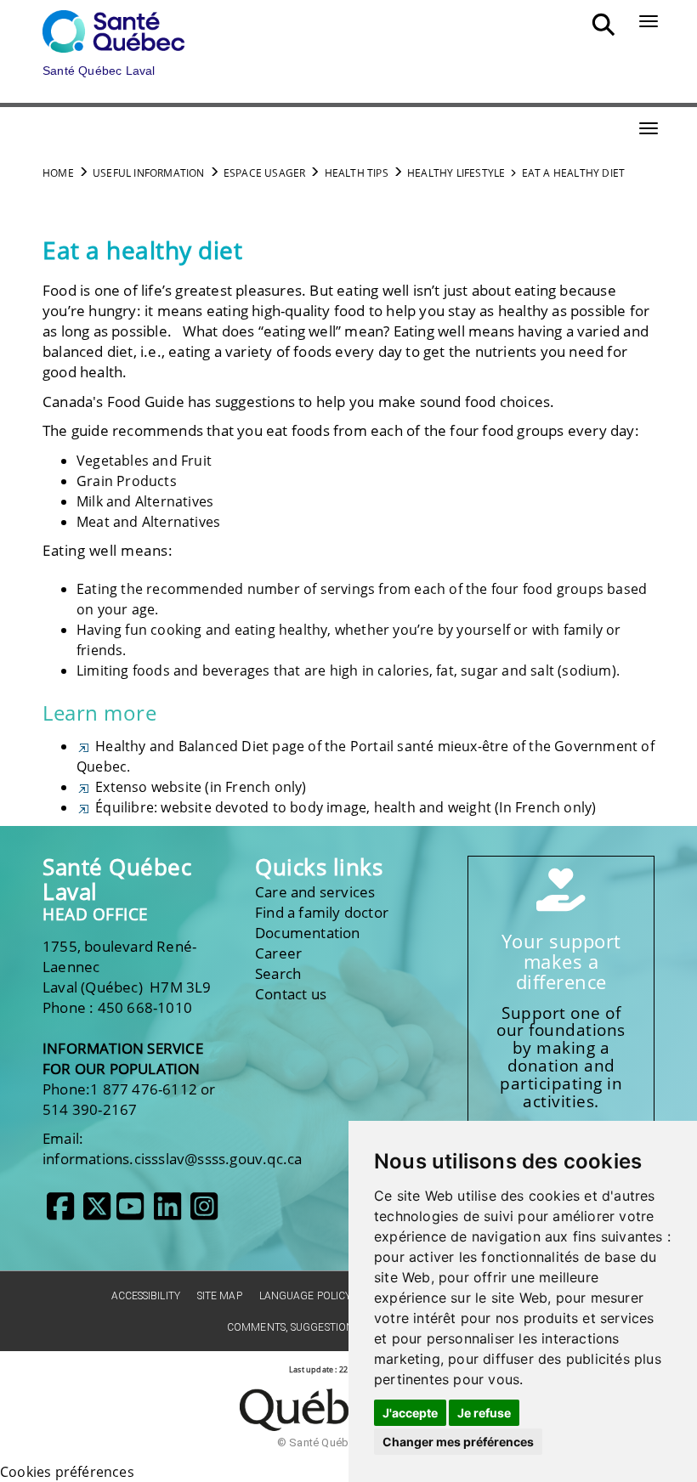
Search (278, 973)
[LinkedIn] (167, 1212)
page (198, 746)
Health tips (356, 173)
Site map (219, 1296)
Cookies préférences (67, 1471)
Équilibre (123, 807)
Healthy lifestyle (456, 173)
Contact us (290, 994)
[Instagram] (204, 1212)
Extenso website (146, 787)
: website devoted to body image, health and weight (322, 807)
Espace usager (265, 173)
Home (58, 173)
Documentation (307, 932)
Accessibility (145, 1296)
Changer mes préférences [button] (458, 1441)
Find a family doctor (321, 912)
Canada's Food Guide (113, 401)
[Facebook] (60, 1212)
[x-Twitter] (96, 1212)
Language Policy (305, 1296)
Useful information (149, 173)
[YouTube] (130, 1212)
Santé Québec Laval (116, 879)
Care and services (315, 892)
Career (278, 953)
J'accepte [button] (410, 1413)
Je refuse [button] (484, 1413)
